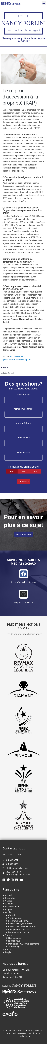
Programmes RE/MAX (18, 920)
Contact (9, 949)
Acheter (4, 373)
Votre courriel (23, 437)
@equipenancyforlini (23, 602)
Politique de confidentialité (28, 1035)
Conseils (11, 373)
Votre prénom (23, 394)
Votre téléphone (23, 423)
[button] (44, 3)
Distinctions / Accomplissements (23, 943)
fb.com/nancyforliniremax (23, 582)
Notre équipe (14, 938)
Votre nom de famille (23, 409)
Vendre (8, 901)
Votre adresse (23, 452)
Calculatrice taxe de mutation (22, 926)
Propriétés (10, 898)
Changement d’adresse (19, 929)
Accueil (8, 895)
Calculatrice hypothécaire (20, 923)
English (8, 952)
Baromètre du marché (18, 932)
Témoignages (14, 946)
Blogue (8, 909)
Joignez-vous (14, 940)
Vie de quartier (15, 918)
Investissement (12, 906)
